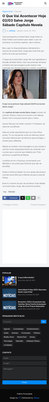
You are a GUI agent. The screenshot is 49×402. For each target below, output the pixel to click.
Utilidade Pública (32, 341)
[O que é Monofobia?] (9, 281)
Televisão (18, 11)
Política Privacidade (24, 394)
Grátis (6, 333)
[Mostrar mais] (38, 198)
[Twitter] (22, 198)
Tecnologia (8, 341)
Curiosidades (18, 329)
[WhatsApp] (28, 198)
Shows (32, 337)
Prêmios (37, 333)
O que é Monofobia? (26, 277)
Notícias (15, 333)
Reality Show (9, 337)
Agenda (7, 329)
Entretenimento (33, 329)
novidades (8, 345)
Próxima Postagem (38, 205)
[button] (3, 4)
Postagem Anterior (11, 205)
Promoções (26, 333)
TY (19, 398)
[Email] (33, 198)
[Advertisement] (24, 236)
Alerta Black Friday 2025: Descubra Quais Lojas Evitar (32, 291)
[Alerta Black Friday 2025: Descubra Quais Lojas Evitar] (9, 293)
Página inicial (7, 11)
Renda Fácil (21, 337)
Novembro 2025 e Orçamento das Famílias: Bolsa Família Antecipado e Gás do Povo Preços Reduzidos (32, 304)
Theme (36, 398)
